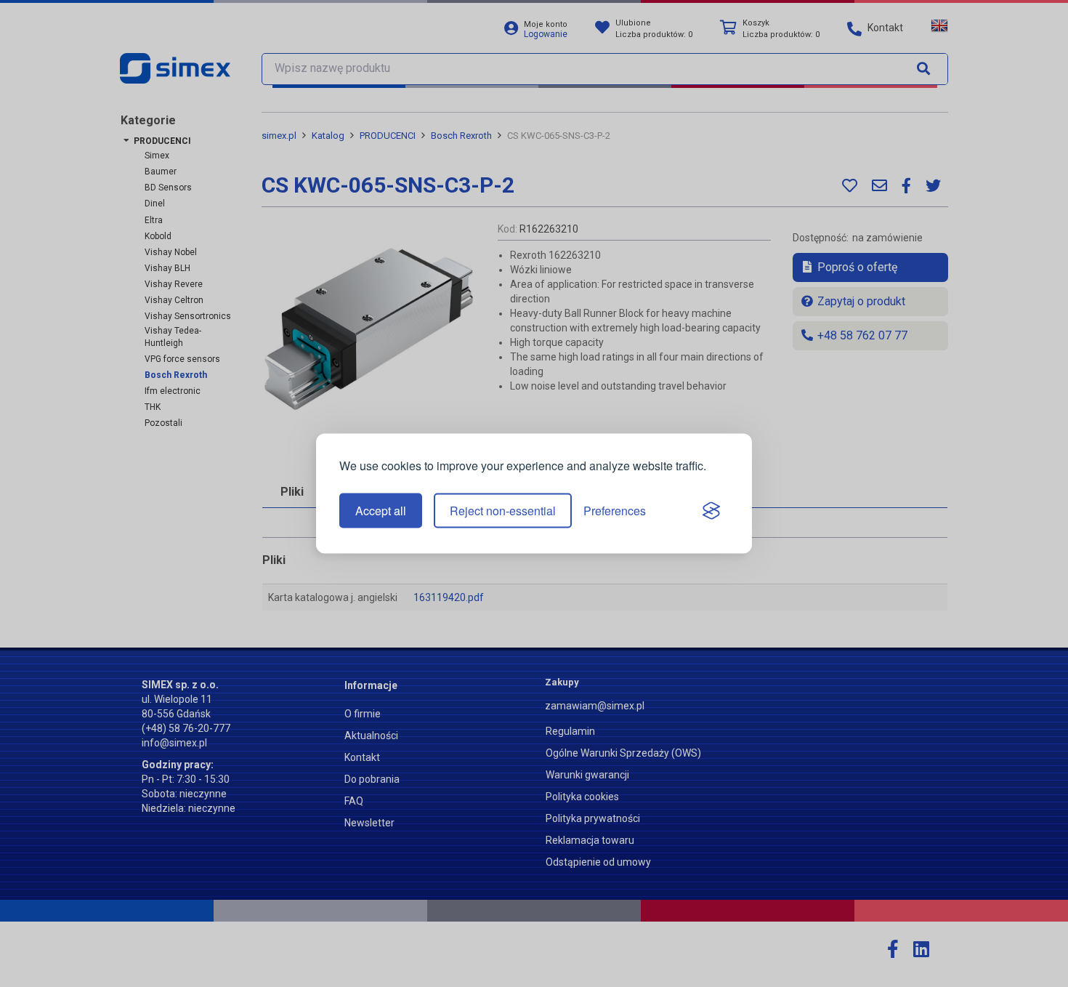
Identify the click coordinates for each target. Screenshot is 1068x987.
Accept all (380, 510)
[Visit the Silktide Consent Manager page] (711, 511)
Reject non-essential (503, 510)
